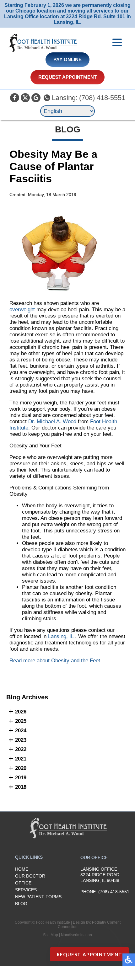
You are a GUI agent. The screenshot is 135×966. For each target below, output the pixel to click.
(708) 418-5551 (102, 98)
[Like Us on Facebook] (14, 97)
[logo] (42, 43)
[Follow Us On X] (25, 97)
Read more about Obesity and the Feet (54, 661)
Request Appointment (67, 77)
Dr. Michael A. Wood (52, 421)
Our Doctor (30, 875)
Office (23, 882)
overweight (22, 309)
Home (21, 869)
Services (26, 889)
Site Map (50, 935)
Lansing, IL (60, 636)
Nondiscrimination (76, 935)
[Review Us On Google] (35, 97)
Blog (21, 903)
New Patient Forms (38, 896)
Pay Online (67, 59)
